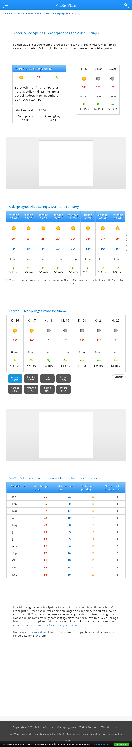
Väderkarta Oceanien (14, 13)
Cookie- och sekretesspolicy (83, 733)
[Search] (126, 5)
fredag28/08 (47, 379)
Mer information (101, 744)
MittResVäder (66, 5)
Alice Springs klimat (35, 632)
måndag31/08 (31, 389)
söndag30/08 (15, 389)
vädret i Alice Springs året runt (58, 625)
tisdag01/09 (47, 389)
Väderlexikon (109, 727)
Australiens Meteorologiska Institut (43, 733)
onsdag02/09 (63, 389)
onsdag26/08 (15, 379)
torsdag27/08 (31, 379)
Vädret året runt (89, 727)
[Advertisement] (66, 163)
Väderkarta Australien (39, 13)
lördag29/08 (63, 379)
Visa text (13, 280)
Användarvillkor (112, 733)
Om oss (67, 740)
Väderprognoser (66, 727)
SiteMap (14, 733)
